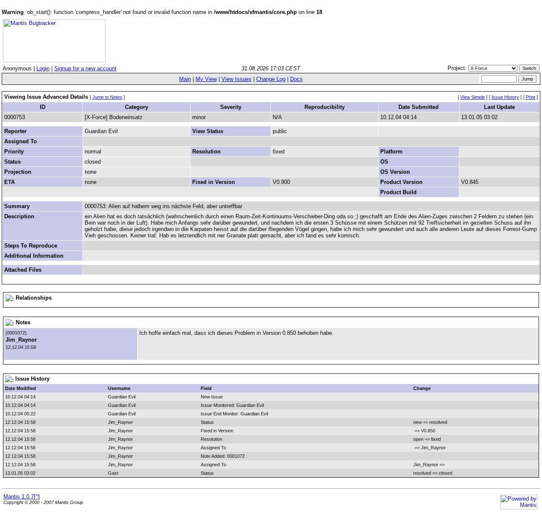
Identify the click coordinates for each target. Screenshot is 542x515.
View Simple (472, 97)
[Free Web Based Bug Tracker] (54, 60)
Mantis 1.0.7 (18, 496)
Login (43, 68)
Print (530, 97)
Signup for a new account (85, 68)
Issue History (505, 97)
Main (185, 79)
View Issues (236, 79)
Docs (296, 79)
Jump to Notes (107, 97)
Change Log (270, 79)
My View (206, 79)
